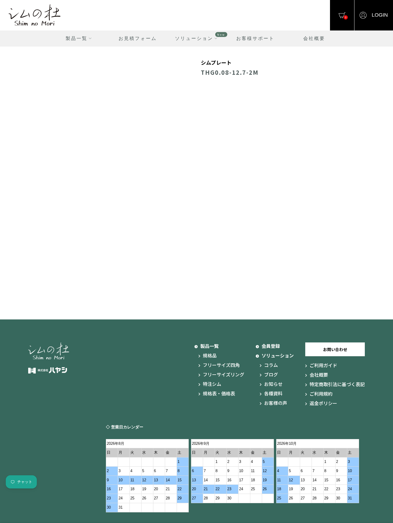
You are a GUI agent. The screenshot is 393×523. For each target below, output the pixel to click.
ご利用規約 (321, 393)
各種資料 (273, 393)
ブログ (271, 374)
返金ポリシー (323, 403)
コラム (271, 364)
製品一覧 (76, 38)
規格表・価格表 (219, 393)
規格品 (210, 355)
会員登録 (271, 345)
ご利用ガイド (323, 365)
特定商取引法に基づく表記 (337, 384)
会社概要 (314, 38)
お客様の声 (275, 402)
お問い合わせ (335, 349)
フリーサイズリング (223, 374)
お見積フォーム (138, 38)
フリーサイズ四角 (221, 364)
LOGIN (380, 15)
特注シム (212, 383)
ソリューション (200, 37)
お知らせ (273, 383)
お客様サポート (255, 38)
